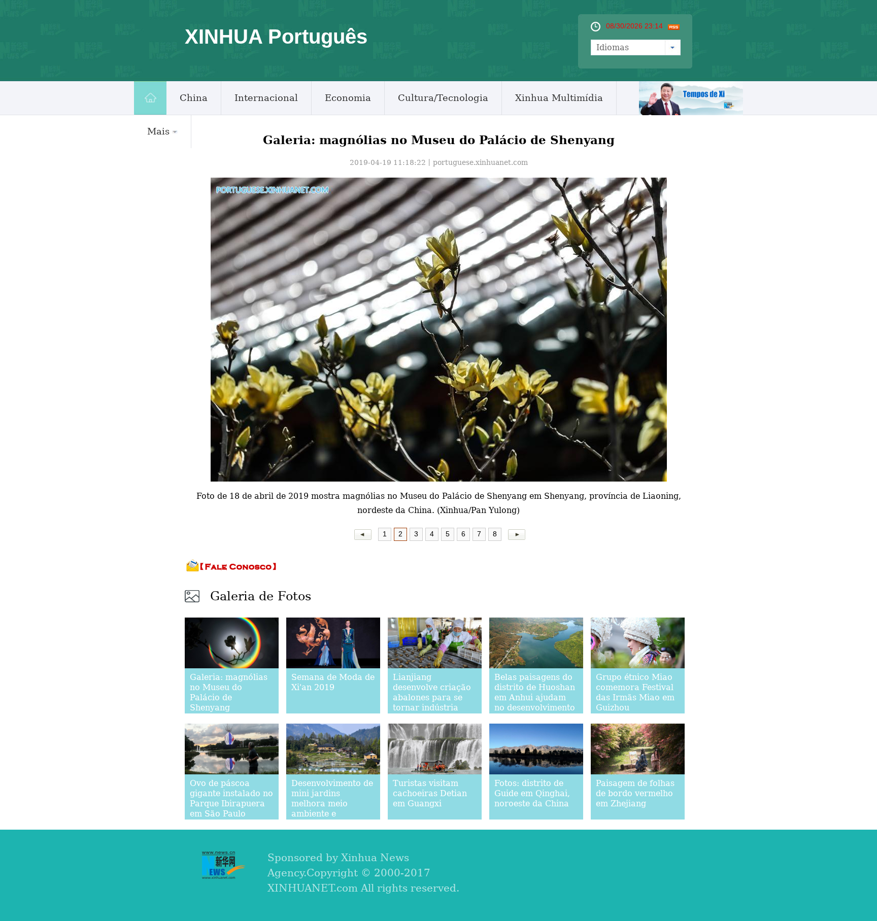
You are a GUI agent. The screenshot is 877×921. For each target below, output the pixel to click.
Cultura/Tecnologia (443, 97)
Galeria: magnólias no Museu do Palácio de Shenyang (228, 692)
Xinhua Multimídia (559, 97)
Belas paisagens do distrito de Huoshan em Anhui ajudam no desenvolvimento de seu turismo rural (536, 697)
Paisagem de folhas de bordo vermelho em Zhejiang (635, 793)
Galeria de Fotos (260, 596)
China (194, 97)
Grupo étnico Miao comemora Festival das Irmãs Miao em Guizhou (635, 692)
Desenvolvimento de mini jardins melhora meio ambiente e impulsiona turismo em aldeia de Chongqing (332, 813)
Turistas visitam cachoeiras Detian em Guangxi (430, 793)
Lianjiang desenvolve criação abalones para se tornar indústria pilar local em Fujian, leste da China (432, 707)
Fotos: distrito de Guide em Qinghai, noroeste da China (532, 793)
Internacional (266, 97)
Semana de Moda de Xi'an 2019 (333, 682)
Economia (348, 97)
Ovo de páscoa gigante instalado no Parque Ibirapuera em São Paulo (231, 798)
